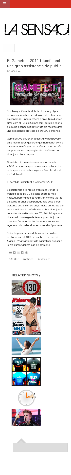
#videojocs (43, 259)
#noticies (28, 259)
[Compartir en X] (18, 252)
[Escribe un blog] (14, 252)
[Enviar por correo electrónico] (10, 252)
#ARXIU (13, 259)
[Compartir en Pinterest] (26, 252)
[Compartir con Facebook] (22, 252)
